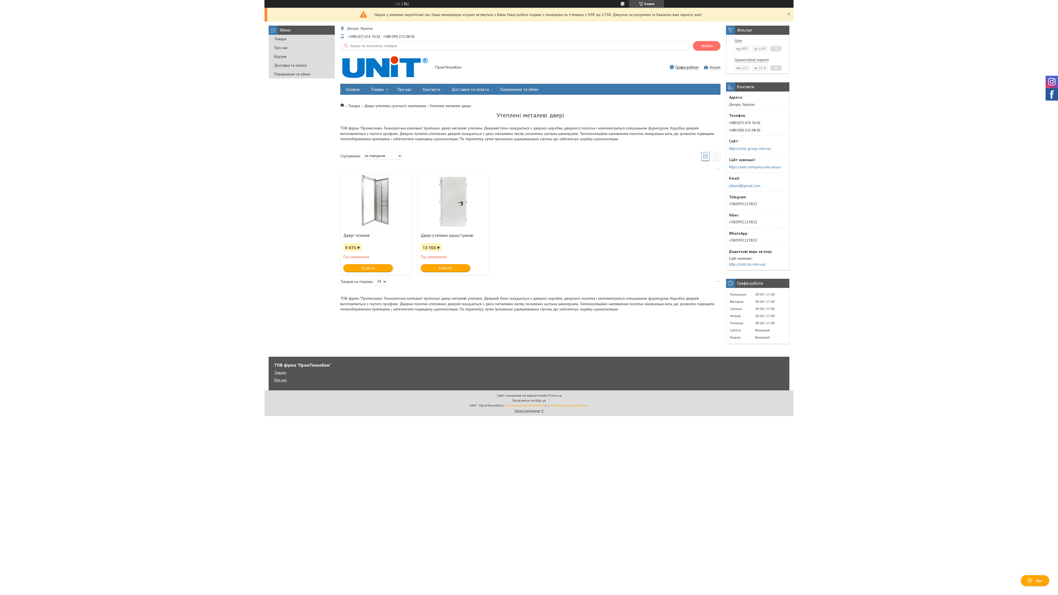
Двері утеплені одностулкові (447, 235)
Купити (368, 268)
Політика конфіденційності (568, 405)
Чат (1039, 580)
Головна (353, 89)
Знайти (706, 46)
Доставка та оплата (290, 65)
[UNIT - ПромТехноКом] (385, 68)
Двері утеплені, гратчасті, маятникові (395, 105)
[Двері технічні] (376, 201)
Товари (280, 38)
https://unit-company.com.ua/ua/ (755, 166)
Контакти (431, 89)
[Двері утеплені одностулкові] (453, 201)
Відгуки (280, 56)
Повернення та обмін (292, 74)
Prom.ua (555, 395)
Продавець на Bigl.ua (529, 400)
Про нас (281, 47)
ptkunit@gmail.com (744, 185)
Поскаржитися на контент (524, 405)
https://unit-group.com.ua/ (750, 148)
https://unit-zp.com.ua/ (747, 264)
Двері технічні (356, 235)
